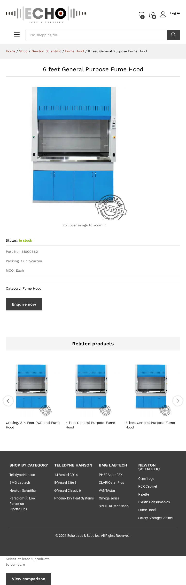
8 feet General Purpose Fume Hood (150, 425)
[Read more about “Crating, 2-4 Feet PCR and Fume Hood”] (21, 415)
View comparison (28, 579)
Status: (12, 240)
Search (173, 35)
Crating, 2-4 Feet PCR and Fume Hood (33, 425)
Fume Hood (32, 288)
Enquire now (24, 304)
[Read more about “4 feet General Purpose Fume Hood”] (81, 415)
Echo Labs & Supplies (83, 536)
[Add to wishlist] (44, 415)
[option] (33, 400)
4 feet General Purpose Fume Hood (90, 425)
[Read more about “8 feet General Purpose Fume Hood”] (141, 415)
